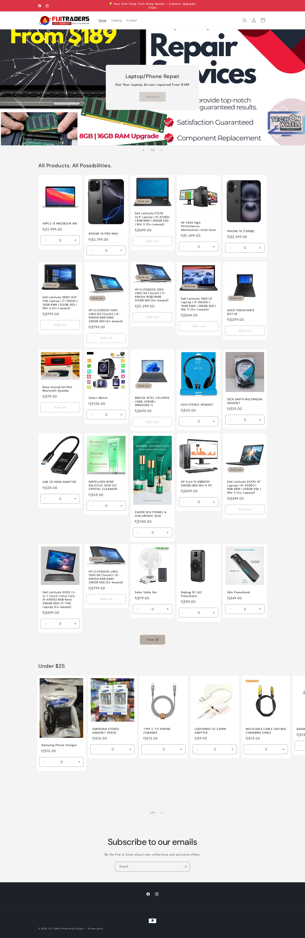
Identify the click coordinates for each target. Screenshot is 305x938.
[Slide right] (161, 812)
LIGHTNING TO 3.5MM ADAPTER (210, 730)
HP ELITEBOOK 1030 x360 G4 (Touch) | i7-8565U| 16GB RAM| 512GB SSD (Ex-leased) (151, 295)
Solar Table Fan (146, 592)
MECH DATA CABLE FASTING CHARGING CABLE (266, 730)
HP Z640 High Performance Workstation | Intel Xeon (198, 226)
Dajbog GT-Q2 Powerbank (191, 594)
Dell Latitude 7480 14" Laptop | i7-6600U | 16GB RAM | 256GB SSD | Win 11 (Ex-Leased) (198, 304)
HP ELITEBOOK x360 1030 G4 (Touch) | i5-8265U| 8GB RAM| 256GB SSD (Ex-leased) (106, 577)
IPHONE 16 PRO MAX (103, 234)
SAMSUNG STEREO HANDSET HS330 (105, 730)
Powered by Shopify (73, 928)
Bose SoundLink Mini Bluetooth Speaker (57, 389)
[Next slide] (161, 150)
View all (152, 639)
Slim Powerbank (238, 592)
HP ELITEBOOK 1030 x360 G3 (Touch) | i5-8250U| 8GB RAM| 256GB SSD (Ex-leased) (106, 316)
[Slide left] (143, 812)
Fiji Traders (55, 928)
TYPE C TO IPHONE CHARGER (157, 730)
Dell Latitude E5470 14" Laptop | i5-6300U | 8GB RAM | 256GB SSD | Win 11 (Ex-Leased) (244, 487)
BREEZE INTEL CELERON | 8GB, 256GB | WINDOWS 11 (152, 401)
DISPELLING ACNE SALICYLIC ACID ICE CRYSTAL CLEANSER (103, 485)
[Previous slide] (143, 150)
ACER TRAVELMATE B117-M (240, 312)
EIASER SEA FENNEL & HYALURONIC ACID (151, 514)
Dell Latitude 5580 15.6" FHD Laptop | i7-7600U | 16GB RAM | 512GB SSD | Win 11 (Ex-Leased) (60, 303)
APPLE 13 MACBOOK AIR (60, 223)
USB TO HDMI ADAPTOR (59, 482)
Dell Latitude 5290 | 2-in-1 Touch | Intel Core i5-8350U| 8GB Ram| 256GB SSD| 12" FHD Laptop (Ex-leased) (59, 600)
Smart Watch (98, 398)
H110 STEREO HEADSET (197, 404)
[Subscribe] (185, 867)
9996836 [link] (152, 97)
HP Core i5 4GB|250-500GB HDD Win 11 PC (196, 483)
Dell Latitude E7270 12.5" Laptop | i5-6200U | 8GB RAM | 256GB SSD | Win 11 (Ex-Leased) (152, 219)
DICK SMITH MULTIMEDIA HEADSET (244, 401)
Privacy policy (95, 928)
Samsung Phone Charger (59, 745)
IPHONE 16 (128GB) (240, 231)
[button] (244, 20)
